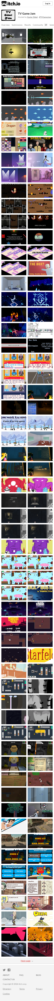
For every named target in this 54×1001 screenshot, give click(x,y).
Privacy (39, 989)
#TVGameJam (45, 17)
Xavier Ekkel (32, 17)
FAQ (21, 975)
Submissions (17, 25)
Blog (38, 975)
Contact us (9, 979)
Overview (5, 25)
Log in (47, 3)
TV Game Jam (26, 13)
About (6, 975)
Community (38, 25)
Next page (25, 960)
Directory (7, 989)
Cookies (6, 994)
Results (28, 25)
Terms (22, 989)
